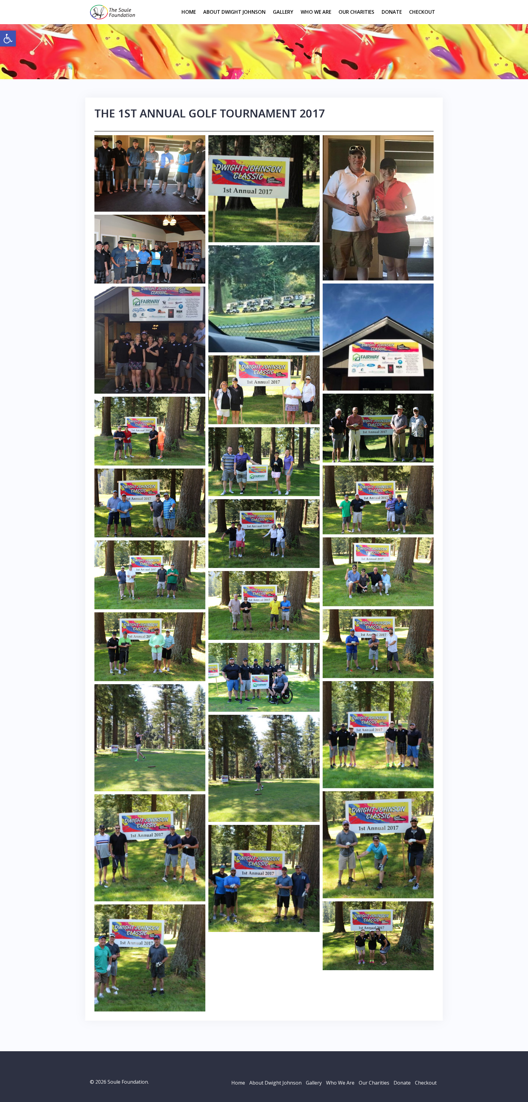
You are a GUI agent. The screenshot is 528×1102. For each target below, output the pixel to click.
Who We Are (316, 12)
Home (189, 12)
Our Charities (356, 12)
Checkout (422, 12)
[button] (8, 38)
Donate (392, 12)
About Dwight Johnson (234, 12)
